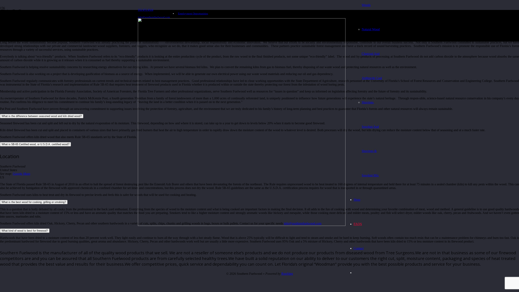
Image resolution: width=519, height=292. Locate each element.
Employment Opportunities (193, 13)
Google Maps (21, 173)
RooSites (287, 273)
